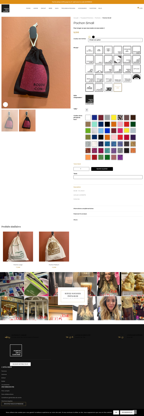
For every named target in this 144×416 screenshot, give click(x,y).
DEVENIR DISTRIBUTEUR (20, 364)
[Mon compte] (130, 8)
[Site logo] (5, 8)
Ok (116, 412)
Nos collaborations (7, 394)
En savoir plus (127, 412)
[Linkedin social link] (81, 220)
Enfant (3, 378)
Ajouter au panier (102, 169)
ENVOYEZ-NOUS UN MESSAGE (13, 404)
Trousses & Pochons (86, 18)
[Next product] (141, 18)
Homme (4, 374)
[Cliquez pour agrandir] (5, 104)
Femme (4, 371)
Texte (75, 173)
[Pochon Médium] (54, 247)
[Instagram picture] (12, 284)
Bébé (3, 381)
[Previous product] (136, 18)
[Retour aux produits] (139, 18)
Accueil (76, 18)
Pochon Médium (54, 264)
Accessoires (5, 384)
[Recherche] (133, 8)
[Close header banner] (141, 2)
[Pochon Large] (18, 247)
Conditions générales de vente (11, 397)
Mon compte (5, 391)
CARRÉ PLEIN (89, 104)
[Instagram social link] (123, 8)
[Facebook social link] (120, 8)
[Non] (135, 412)
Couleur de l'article (80, 38)
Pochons (97, 18)
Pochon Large (18, 264)
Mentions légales (6, 401)
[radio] (89, 37)
